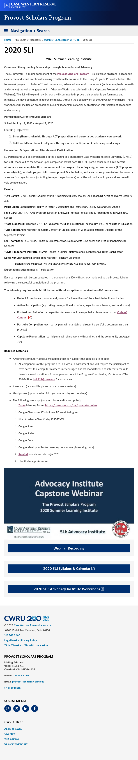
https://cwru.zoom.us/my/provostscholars (71, 405)
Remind (23, 454)
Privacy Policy (29, 640)
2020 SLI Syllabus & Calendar (67, 568)
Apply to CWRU (13, 728)
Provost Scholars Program (73, 74)
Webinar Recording (69, 548)
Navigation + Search (26, 32)
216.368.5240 (21, 675)
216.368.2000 (12, 635)
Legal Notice (11, 640)
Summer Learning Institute (62, 40)
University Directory (15, 743)
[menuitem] (69, 728)
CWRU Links (14, 722)
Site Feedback (12, 687)
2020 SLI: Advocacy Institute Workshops (67, 589)
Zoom (22, 405)
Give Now (9, 733)
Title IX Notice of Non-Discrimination (26, 645)
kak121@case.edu (44, 379)
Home (8, 40)
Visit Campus (11, 738)
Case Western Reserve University (32, 625)
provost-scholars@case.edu (28, 681)
